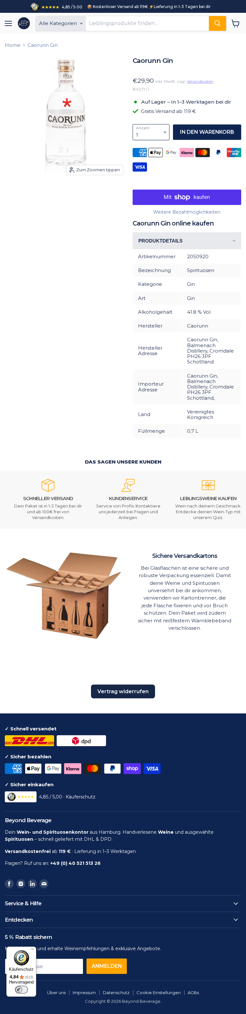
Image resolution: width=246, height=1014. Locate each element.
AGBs (193, 992)
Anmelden (107, 966)
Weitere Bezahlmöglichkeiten (186, 212)
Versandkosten (200, 81)
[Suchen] (217, 23)
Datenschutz (116, 992)
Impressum (84, 992)
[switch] (21, 989)
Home (12, 45)
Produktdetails (160, 240)
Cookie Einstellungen (158, 992)
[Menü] (32, 950)
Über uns (56, 992)
